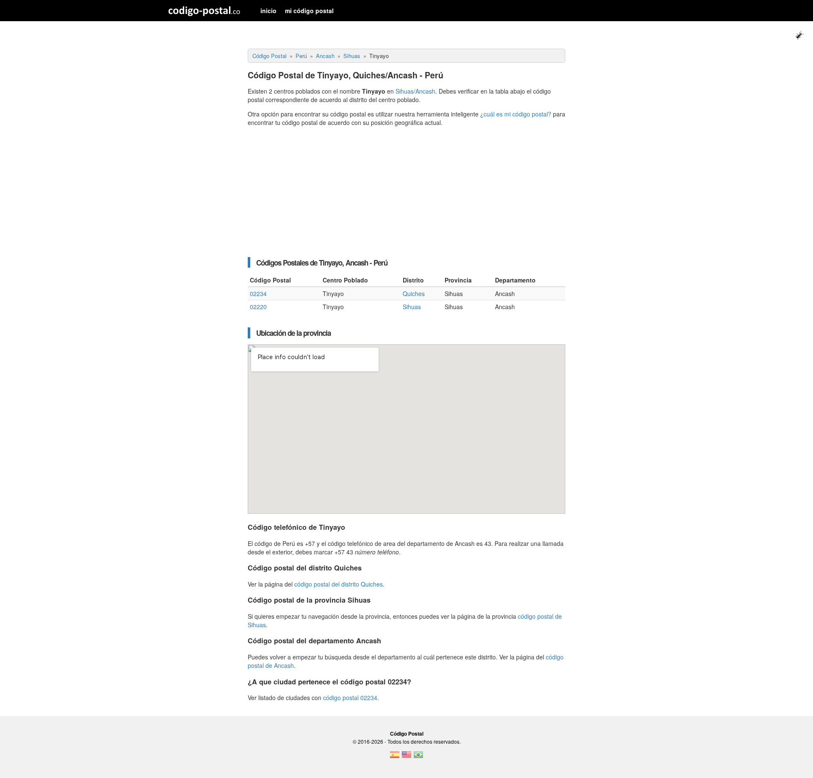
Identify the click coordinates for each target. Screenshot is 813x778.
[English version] (406, 757)
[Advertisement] (406, 192)
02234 (258, 293)
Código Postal (406, 733)
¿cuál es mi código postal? (515, 114)
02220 (258, 306)
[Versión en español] (395, 757)
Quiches (414, 293)
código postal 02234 (350, 697)
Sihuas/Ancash (415, 91)
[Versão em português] (418, 757)
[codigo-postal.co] (204, 10)
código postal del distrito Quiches (338, 584)
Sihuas (412, 306)
